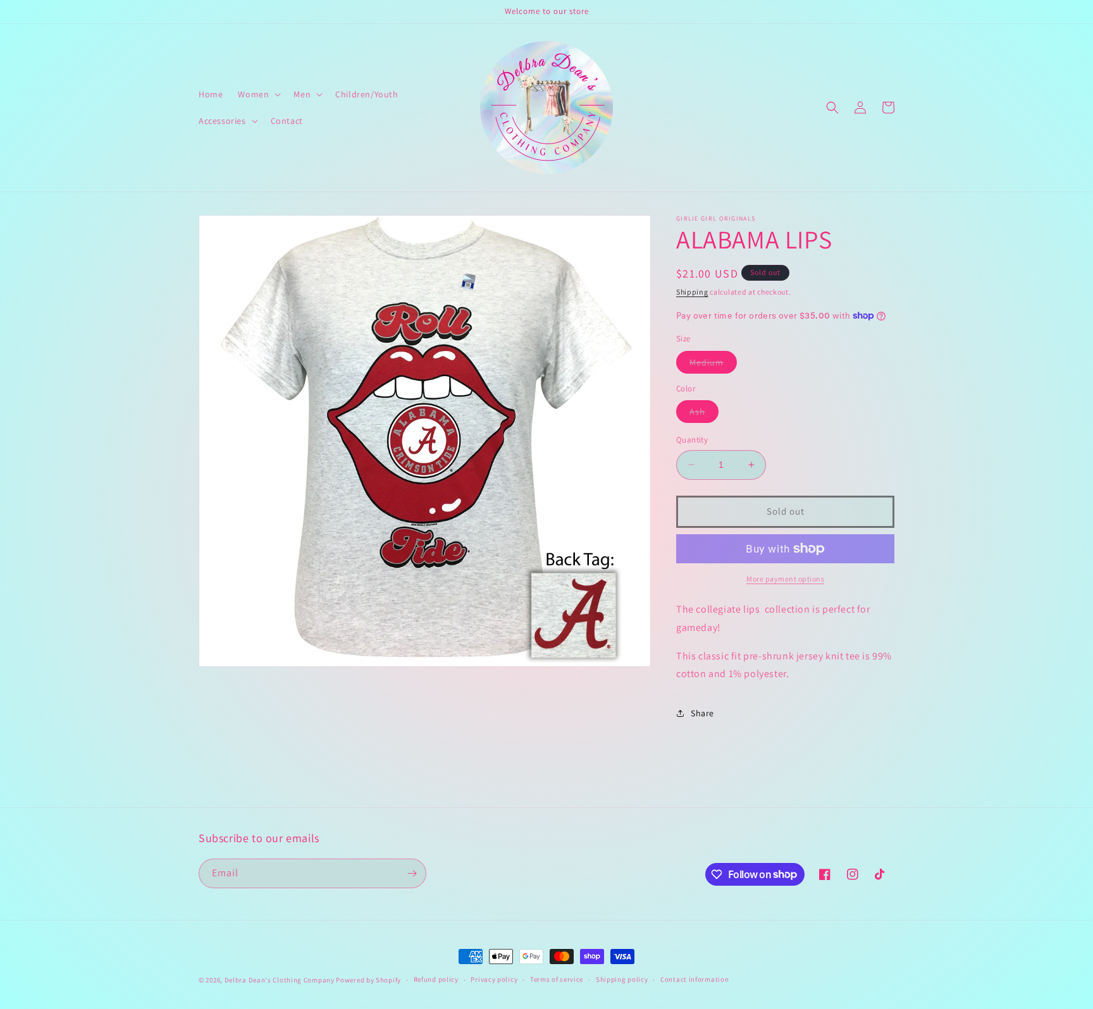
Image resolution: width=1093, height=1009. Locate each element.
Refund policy (436, 979)
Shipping (692, 292)
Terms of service (556, 979)
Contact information (694, 979)
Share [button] (702, 713)
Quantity (692, 439)
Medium (713, 365)
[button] (258, 94)
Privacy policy (494, 979)
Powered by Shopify (368, 979)
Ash (704, 414)
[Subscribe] (412, 873)
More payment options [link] (785, 579)
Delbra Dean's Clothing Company (280, 979)
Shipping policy (622, 979)
